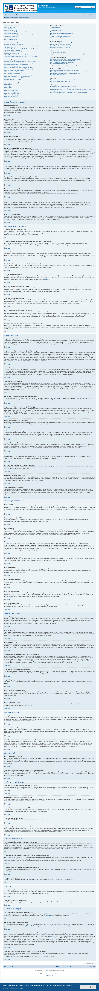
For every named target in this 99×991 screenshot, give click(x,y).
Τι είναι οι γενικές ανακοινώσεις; (11, 90)
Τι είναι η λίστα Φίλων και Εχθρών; (58, 52)
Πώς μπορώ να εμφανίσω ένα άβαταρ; (13, 53)
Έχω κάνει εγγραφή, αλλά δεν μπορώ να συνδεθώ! (16, 31)
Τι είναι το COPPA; (8, 28)
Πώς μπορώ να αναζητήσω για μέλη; (59, 63)
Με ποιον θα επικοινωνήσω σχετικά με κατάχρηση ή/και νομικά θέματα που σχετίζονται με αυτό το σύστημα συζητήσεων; (72, 90)
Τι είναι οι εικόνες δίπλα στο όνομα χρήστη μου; (15, 51)
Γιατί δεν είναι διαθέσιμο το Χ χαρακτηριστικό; (60, 88)
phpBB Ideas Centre (29, 926)
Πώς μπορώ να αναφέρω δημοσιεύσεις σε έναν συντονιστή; (18, 75)
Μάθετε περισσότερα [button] (16, 988)
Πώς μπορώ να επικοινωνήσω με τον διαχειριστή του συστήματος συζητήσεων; (68, 92)
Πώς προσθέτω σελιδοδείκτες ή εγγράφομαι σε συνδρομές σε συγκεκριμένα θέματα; (70, 71)
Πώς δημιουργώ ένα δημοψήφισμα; (12, 66)
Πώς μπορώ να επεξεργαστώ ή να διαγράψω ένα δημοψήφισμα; (19, 69)
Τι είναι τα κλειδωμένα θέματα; (11, 95)
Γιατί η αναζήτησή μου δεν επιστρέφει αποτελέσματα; (62, 60)
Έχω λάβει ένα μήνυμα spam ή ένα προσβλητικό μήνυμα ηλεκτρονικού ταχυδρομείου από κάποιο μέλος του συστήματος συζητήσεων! (71, 46)
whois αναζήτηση (54, 936)
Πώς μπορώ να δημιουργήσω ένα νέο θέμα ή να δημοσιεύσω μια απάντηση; (21, 61)
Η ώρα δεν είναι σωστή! (9, 47)
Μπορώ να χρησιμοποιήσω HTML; (12, 86)
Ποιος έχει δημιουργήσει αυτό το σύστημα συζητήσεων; (63, 86)
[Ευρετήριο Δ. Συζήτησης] (20, 7)
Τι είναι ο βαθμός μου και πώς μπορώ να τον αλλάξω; (16, 54)
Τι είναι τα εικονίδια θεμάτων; (10, 96)
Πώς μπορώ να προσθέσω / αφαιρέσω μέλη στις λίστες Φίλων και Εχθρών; (68, 54)
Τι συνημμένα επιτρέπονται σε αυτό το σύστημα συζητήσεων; (64, 79)
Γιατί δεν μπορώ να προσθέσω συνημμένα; (14, 72)
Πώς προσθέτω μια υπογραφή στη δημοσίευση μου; (16, 64)
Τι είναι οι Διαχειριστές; (55, 27)
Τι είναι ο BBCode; (8, 84)
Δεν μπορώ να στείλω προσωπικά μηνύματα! (61, 42)
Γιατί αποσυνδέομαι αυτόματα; (10, 37)
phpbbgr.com (56, 973)
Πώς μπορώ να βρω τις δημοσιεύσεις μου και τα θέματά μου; (64, 65)
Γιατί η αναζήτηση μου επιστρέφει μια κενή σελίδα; (62, 62)
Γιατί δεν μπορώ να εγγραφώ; (11, 30)
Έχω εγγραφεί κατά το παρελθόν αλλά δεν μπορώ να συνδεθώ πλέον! (20, 34)
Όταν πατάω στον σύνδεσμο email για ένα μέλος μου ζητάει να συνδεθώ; (21, 56)
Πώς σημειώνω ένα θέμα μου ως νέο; (12, 79)
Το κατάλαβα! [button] (88, 987)
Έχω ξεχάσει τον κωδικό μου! (11, 36)
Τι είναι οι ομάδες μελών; (56, 30)
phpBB (47, 279)
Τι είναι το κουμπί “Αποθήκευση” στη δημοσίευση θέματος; (17, 76)
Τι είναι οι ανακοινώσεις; (9, 92)
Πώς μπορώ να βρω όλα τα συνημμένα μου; (60, 81)
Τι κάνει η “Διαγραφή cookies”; (11, 39)
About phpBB (49, 915)
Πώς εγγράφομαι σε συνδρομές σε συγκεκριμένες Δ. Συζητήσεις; (65, 73)
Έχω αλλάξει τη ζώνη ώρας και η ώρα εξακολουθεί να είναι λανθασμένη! (21, 48)
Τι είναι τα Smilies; (8, 87)
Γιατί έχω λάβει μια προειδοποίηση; (12, 73)
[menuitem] (20, 15)
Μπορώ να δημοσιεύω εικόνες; (11, 89)
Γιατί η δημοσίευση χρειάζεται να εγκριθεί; (13, 77)
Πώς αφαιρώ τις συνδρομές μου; (57, 74)
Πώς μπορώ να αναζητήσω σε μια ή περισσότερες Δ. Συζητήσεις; (65, 59)
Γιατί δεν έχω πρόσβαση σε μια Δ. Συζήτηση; (14, 70)
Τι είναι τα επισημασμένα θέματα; (11, 93)
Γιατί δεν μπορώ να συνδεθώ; (11, 33)
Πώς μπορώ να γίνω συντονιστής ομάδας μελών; (61, 33)
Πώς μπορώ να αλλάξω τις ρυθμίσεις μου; (13, 44)
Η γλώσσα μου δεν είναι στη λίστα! (12, 50)
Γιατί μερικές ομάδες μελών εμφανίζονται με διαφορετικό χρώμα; (65, 34)
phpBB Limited (69, 914)
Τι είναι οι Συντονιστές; (55, 28)
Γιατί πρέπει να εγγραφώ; (10, 27)
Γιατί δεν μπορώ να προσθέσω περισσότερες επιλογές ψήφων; (18, 67)
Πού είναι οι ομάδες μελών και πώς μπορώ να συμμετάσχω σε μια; (66, 31)
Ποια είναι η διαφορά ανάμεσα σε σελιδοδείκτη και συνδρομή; (64, 70)
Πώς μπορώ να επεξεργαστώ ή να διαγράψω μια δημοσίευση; (18, 62)
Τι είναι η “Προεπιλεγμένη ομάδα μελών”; (60, 36)
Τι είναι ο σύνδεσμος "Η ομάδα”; (57, 37)
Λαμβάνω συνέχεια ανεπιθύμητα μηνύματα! (60, 44)
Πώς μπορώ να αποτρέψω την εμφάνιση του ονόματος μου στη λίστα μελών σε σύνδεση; (24, 45)
